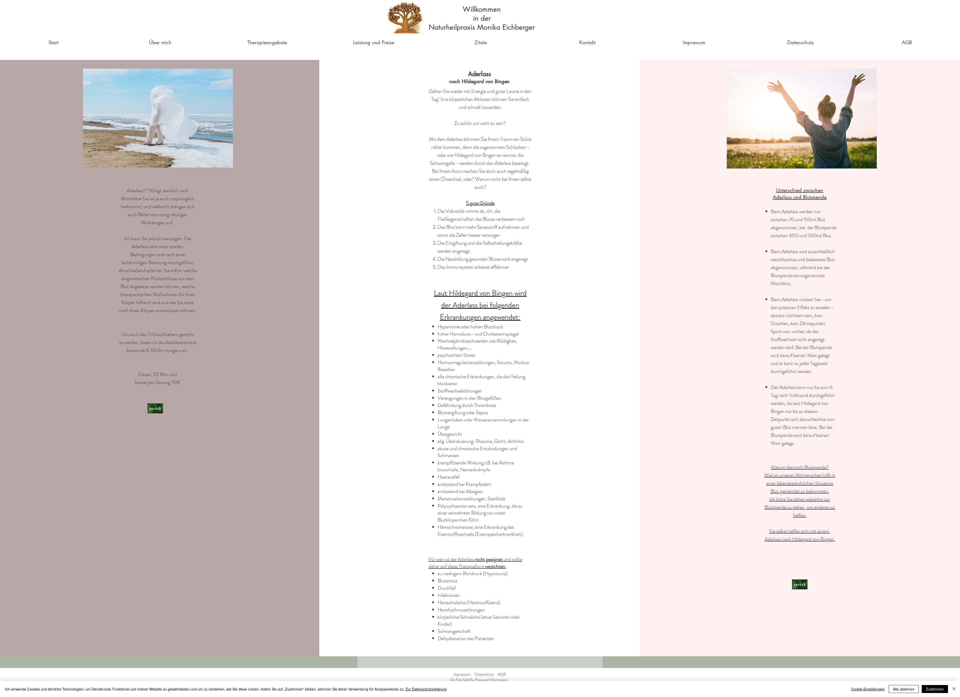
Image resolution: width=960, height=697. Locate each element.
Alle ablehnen (903, 689)
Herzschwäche (452, 602)
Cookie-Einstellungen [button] (868, 689)
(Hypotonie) (495, 573)
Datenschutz (484, 674)
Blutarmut (448, 580)
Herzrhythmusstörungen (461, 609)
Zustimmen (935, 689)
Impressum (462, 674)
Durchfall (447, 588)
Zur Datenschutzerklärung (426, 689)
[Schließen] (954, 689)
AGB (502, 674)
